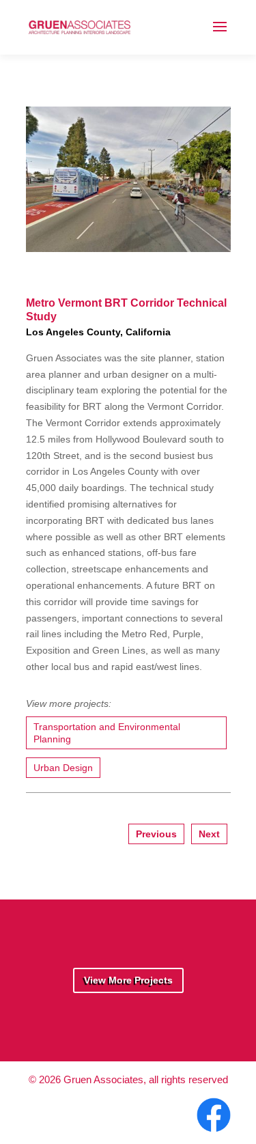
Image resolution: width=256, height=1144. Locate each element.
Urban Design (63, 767)
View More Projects (128, 980)
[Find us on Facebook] (212, 1132)
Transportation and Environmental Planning (106, 732)
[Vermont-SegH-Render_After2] (128, 245)
